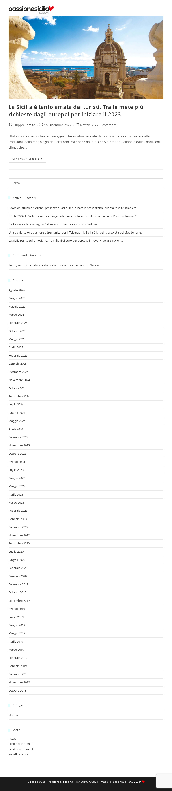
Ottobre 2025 (17, 331)
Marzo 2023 (16, 502)
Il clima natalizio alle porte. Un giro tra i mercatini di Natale (60, 265)
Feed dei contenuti (21, 744)
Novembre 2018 (19, 682)
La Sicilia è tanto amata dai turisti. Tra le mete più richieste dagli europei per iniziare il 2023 (76, 110)
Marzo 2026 (16, 315)
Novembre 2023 (19, 445)
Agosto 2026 (17, 290)
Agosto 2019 (17, 609)
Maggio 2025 (17, 339)
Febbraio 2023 (18, 511)
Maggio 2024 (17, 421)
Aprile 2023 (16, 494)
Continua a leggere (29, 159)
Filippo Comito (24, 125)
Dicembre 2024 (18, 372)
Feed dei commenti (21, 749)
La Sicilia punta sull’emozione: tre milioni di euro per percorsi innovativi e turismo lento (66, 240)
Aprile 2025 (16, 347)
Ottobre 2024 (17, 388)
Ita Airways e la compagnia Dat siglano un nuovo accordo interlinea (53, 224)
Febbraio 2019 (18, 658)
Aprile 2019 (16, 641)
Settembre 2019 (19, 601)
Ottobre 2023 (17, 454)
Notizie (85, 125)
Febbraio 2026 (18, 323)
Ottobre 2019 (17, 592)
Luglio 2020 (16, 551)
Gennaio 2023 (18, 519)
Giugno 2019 (17, 625)
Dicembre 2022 (18, 527)
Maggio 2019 (17, 633)
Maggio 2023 (17, 486)
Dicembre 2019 (18, 584)
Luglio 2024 (16, 404)
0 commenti (108, 125)
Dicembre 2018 (18, 674)
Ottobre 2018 (17, 690)
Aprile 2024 (16, 429)
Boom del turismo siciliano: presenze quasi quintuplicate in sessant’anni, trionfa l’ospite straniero (73, 208)
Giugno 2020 (17, 560)
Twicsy (13, 265)
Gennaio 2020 (18, 576)
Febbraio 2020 (18, 568)
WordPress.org (18, 754)
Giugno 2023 (17, 478)
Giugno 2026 (17, 298)
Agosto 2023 (17, 462)
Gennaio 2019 (18, 666)
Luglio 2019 (16, 617)
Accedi (13, 738)
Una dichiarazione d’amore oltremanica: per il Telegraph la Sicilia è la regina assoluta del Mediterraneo (76, 232)
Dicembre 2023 (18, 437)
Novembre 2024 (19, 380)
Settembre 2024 (19, 396)
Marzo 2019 (16, 650)
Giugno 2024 (17, 413)
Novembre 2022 (19, 535)
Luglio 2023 (16, 470)
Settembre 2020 (19, 543)
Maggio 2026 (17, 306)
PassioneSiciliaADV (123, 782)
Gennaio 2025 (18, 363)
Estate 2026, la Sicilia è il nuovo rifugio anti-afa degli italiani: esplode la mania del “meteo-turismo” (73, 216)
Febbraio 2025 (18, 355)
